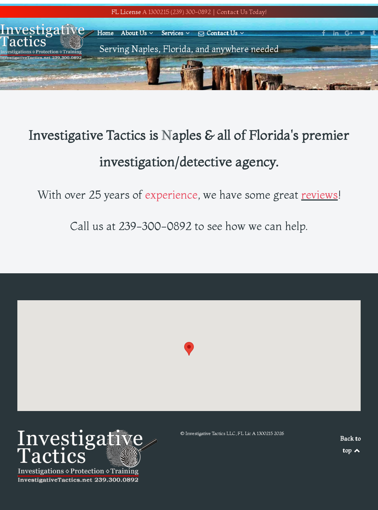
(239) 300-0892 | (193, 12)
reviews (319, 195)
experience (171, 195)
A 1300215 (155, 12)
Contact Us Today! (242, 12)
